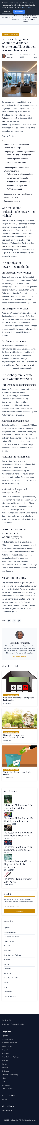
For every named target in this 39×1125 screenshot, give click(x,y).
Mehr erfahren (26, 7)
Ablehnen (7, 11)
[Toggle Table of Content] (3, 141)
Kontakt (4, 1099)
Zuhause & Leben (7, 1089)
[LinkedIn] (19, 621)
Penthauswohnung (23, 365)
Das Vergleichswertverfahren (19, 155)
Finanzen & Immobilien (15, 17)
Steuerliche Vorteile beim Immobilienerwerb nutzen (13, 736)
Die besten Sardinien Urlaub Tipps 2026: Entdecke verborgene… (18, 864)
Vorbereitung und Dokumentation (20, 174)
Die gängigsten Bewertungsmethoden (19, 152)
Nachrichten (6, 1071)
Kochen (4, 1064)
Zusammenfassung (12, 201)
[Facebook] (14, 621)
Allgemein (5, 1035)
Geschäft (5, 1050)
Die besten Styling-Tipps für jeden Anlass (18, 880)
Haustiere (5, 1060)
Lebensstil (5, 1067)
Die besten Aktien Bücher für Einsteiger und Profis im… (18, 820)
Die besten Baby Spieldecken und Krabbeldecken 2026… (18, 834)
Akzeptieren (19, 11)
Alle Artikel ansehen (19, 656)
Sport (3, 1082)
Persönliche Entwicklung (10, 1074)
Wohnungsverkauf (9, 118)
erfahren (5, 121)
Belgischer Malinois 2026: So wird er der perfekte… (18, 806)
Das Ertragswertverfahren (17, 159)
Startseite (5, 17)
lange (12, 233)
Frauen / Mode (7, 1046)
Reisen (4, 1078)
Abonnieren (19, 911)
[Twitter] (9, 621)
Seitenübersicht (7, 1110)
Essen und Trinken (8, 1039)
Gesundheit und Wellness (10, 1057)
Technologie (6, 1085)
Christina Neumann (10, 56)
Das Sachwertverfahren (16, 162)
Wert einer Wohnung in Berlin (14, 246)
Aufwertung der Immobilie (17, 178)
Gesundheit (5, 1053)
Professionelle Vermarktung (18, 182)
